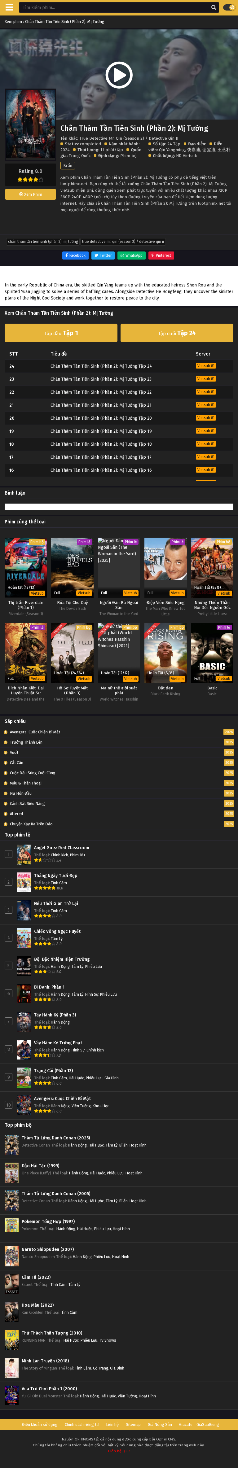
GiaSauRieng (207, 1424)
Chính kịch (59, 855)
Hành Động (60, 966)
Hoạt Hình (138, 1145)
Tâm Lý (57, 938)
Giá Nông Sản (160, 1424)
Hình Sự (91, 994)
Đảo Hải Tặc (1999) (40, 1166)
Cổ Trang (100, 1368)
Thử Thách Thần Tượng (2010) (52, 1333)
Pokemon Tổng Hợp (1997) (48, 1221)
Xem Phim (32, 194)
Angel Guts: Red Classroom (61, 847)
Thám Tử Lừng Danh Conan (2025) (56, 1138)
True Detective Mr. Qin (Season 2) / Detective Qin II (123, 241)
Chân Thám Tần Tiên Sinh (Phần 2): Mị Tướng (43, 241)
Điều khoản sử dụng (40, 1424)
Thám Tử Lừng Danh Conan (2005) (56, 1193)
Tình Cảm (59, 882)
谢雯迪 (208, 149)
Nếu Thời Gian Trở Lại (56, 903)
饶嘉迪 (193, 149)
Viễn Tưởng (81, 1105)
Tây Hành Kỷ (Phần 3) (55, 1015)
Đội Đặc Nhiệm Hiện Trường (62, 959)
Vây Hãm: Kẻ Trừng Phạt (58, 1043)
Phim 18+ (78, 855)
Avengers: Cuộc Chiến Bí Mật (62, 1098)
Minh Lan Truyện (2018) (45, 1361)
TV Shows (107, 1340)
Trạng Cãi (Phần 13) (53, 1070)
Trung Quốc (79, 155)
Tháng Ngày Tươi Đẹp (55, 875)
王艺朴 (224, 149)
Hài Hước (76, 1078)
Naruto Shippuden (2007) (48, 1249)
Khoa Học (101, 1105)
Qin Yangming (172, 149)
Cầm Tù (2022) (36, 1277)
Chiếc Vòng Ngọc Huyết (57, 931)
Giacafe (185, 1424)
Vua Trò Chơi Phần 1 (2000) (49, 1389)
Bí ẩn (67, 165)
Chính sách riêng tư (82, 1424)
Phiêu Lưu (93, 966)
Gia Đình (111, 1078)
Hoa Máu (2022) (38, 1305)
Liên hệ (112, 1424)
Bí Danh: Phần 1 (49, 987)
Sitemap (133, 1424)
